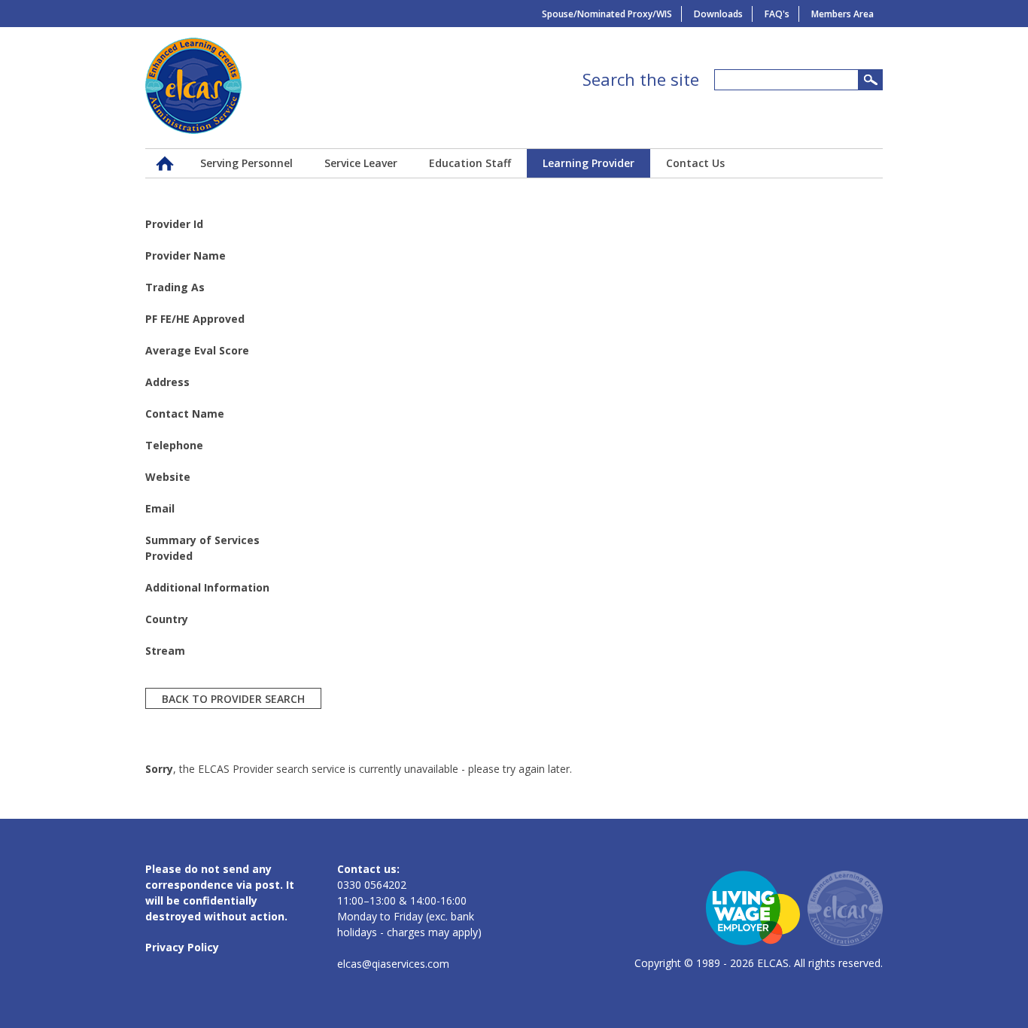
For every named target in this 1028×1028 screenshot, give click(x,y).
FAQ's (777, 14)
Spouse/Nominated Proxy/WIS (607, 14)
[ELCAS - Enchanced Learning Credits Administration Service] (193, 130)
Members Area (842, 14)
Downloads (718, 14)
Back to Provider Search (233, 698)
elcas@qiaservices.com (393, 964)
